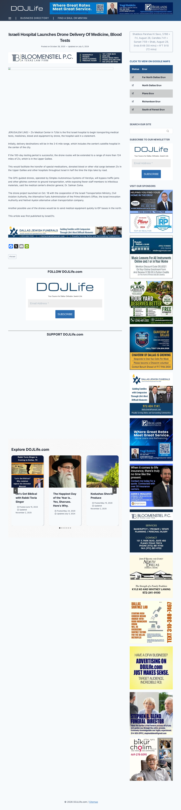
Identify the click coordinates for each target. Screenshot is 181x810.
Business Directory (34, 18)
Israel (12, 256)
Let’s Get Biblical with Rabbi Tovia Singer (26, 497)
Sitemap (93, 802)
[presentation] (27, 471)
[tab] (59, 528)
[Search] (167, 131)
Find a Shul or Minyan (72, 18)
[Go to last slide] (16, 490)
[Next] (114, 490)
